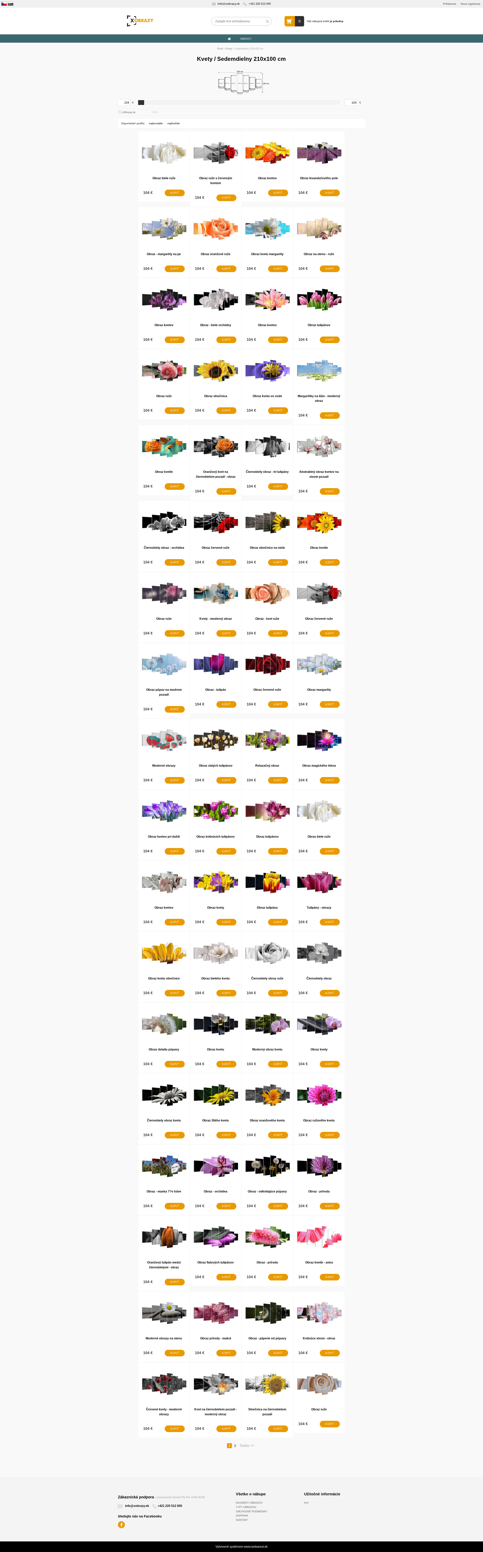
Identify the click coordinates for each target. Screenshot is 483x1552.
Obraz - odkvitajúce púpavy (267, 1191)
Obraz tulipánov (319, 325)
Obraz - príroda (319, 1191)
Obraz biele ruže (163, 178)
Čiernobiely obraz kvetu (164, 1120)
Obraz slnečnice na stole (267, 547)
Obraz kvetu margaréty (267, 254)
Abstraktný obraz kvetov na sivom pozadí (319, 474)
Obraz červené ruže (215, 547)
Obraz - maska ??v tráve (164, 1191)
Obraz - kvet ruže (267, 618)
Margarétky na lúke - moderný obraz (319, 398)
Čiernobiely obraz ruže (267, 978)
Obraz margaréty (319, 689)
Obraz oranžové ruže (215, 254)
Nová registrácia (470, 3)
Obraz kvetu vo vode (267, 396)
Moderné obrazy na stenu (164, 1338)
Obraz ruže (164, 396)
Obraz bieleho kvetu (215, 978)
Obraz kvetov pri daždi (164, 836)
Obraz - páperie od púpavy (267, 1338)
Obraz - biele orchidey (215, 325)
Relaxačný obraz (267, 765)
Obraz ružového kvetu (319, 1120)
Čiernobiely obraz (319, 978)
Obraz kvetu (215, 1049)
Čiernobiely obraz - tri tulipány (267, 471)
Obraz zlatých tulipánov (215, 765)
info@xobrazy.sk (229, 3)
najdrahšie (173, 123)
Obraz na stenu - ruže (319, 254)
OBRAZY (246, 38)
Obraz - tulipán (215, 689)
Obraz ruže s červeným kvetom (215, 181)
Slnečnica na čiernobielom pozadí (267, 1412)
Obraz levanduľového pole (319, 178)
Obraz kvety (215, 907)
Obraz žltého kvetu (215, 1120)
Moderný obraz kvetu (267, 1049)
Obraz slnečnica (215, 396)
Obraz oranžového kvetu (267, 1120)
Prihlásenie (449, 3)
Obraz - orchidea (215, 1191)
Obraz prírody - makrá (215, 1338)
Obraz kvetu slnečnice (164, 978)
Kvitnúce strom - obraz (319, 1338)
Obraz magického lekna (319, 765)
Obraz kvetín (164, 471)
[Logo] (140, 21)
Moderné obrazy (163, 765)
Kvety (229, 48)
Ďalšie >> (247, 1446)
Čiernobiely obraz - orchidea (164, 547)
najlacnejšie (156, 123)
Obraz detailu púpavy (164, 1049)
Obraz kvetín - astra (319, 1262)
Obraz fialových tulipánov (215, 1262)
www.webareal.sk (256, 1546)
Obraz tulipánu (267, 907)
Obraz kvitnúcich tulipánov (215, 836)
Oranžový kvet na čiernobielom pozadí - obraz (215, 474)
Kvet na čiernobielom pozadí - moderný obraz (215, 1412)
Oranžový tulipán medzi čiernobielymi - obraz (164, 1265)
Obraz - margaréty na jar (164, 254)
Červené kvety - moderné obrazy (164, 1412)
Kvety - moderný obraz (215, 618)
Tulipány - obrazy (319, 907)
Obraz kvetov (267, 178)
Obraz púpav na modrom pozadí (164, 692)
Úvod (220, 48)
